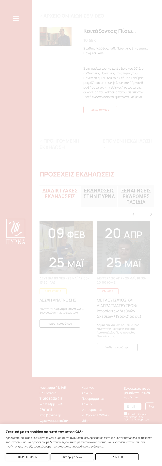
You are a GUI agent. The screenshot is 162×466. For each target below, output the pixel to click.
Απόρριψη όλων (72, 457)
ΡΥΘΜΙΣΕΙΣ (117, 457)
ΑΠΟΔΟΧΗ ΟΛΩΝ (27, 457)
